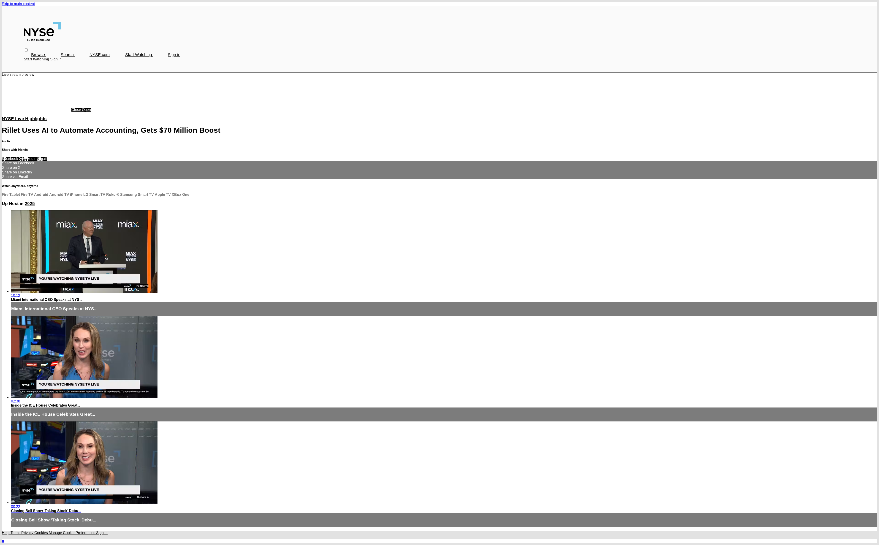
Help (6, 533)
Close (76, 110)
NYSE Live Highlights (24, 118)
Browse (38, 54)
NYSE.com (100, 54)
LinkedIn (29, 159)
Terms (16, 533)
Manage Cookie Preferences (72, 533)
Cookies (41, 533)
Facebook (10, 159)
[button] (26, 50)
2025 (30, 203)
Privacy (27, 533)
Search (68, 54)
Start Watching (139, 54)
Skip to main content (18, 4)
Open (86, 110)
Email (42, 159)
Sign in (174, 54)
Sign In (56, 59)
